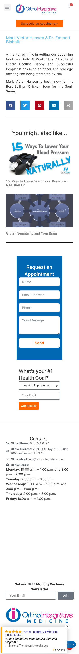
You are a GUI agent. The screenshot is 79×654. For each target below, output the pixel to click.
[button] (7, 7)
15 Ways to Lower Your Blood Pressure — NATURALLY (38, 183)
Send (39, 343)
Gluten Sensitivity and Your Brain (31, 233)
